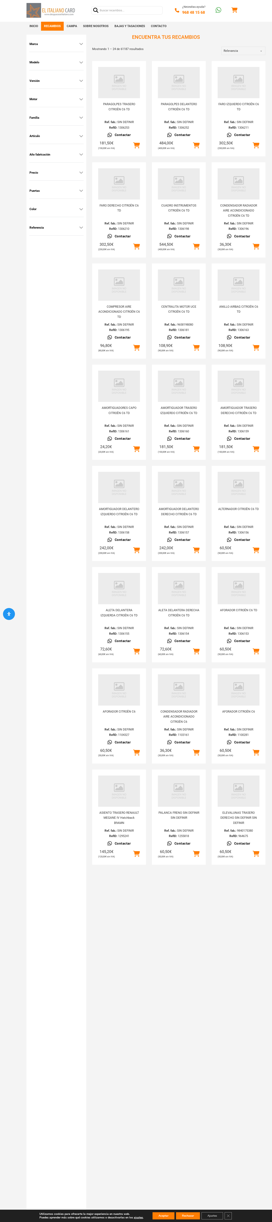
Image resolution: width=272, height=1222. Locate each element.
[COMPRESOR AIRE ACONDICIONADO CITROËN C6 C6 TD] (119, 285)
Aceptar (163, 1216)
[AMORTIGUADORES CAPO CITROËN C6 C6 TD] (119, 386)
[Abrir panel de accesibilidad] (9, 614)
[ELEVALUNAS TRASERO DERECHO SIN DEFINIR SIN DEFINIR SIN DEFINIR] (238, 791)
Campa (72, 26)
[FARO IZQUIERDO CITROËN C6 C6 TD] (238, 82)
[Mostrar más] (81, 44)
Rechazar (188, 1216)
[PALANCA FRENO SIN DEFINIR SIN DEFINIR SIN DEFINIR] (179, 791)
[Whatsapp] (218, 10)
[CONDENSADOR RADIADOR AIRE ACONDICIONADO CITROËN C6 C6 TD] (238, 184)
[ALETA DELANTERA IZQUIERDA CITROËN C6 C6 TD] (119, 588)
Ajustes (212, 1216)
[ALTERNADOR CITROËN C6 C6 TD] (238, 487)
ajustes (138, 1217)
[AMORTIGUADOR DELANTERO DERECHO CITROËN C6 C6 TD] (179, 487)
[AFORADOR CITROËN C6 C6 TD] (238, 588)
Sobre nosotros (96, 26)
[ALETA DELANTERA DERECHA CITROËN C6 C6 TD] (179, 588)
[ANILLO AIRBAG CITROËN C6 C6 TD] (238, 285)
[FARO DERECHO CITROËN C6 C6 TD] (119, 184)
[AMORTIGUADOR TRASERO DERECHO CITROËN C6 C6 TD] (238, 386)
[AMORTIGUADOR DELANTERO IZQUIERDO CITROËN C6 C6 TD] (119, 487)
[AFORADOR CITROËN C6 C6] (119, 690)
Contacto (158, 26)
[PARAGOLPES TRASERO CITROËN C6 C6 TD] (119, 82)
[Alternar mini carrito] (234, 10)
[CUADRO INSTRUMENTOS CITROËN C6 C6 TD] (179, 184)
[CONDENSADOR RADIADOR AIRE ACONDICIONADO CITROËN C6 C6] (179, 690)
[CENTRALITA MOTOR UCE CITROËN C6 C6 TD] (179, 285)
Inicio (33, 26)
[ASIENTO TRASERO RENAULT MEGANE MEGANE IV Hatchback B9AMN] (119, 791)
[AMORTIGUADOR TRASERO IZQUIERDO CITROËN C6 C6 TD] (179, 386)
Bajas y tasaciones (129, 26)
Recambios (52, 26)
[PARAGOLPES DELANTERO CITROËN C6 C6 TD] (179, 82)
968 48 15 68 (193, 12)
